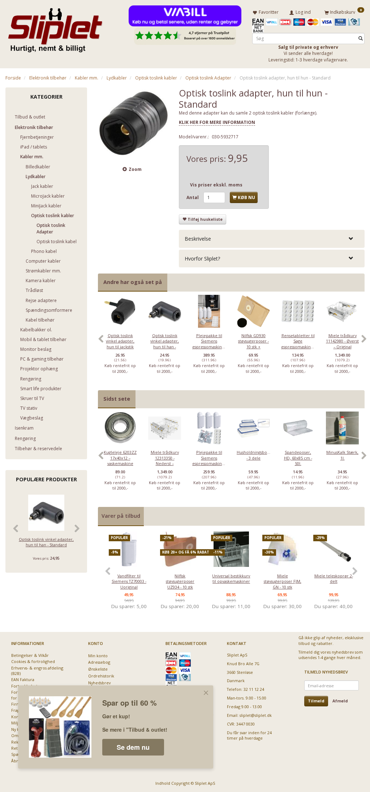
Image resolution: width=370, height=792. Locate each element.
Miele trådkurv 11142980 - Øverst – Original (342, 341)
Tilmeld (316, 700)
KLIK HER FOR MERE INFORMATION (217, 122)
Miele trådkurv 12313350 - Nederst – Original (165, 460)
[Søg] (360, 38)
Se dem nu (133, 747)
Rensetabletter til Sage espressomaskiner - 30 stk (298, 344)
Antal (193, 197)
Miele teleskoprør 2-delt (333, 578)
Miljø (16, 723)
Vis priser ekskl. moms (216, 185)
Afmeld (340, 700)
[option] (120, 342)
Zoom (135, 169)
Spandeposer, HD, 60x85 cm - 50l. (298, 457)
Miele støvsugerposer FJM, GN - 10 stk (282, 581)
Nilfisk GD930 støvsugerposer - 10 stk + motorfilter (253, 344)
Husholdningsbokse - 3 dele (253, 454)
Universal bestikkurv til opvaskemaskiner (231, 578)
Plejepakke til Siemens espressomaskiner (209, 341)
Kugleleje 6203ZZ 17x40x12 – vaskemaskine (120, 457)
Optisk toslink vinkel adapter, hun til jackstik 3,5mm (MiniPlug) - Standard (120, 347)
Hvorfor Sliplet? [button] (202, 258)
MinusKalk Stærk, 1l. (342, 454)
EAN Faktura (22, 679)
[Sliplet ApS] (55, 27)
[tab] (271, 238)
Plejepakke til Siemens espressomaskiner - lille (209, 460)
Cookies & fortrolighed (33, 661)
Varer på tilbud (121, 515)
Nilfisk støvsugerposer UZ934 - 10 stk (180, 581)
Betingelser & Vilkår (30, 655)
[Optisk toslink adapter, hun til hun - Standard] (133, 122)
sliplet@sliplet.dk (256, 715)
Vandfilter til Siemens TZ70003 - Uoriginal (129, 581)
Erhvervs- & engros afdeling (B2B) (37, 670)
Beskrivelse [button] (198, 239)
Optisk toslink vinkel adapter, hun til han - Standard (46, 542)
